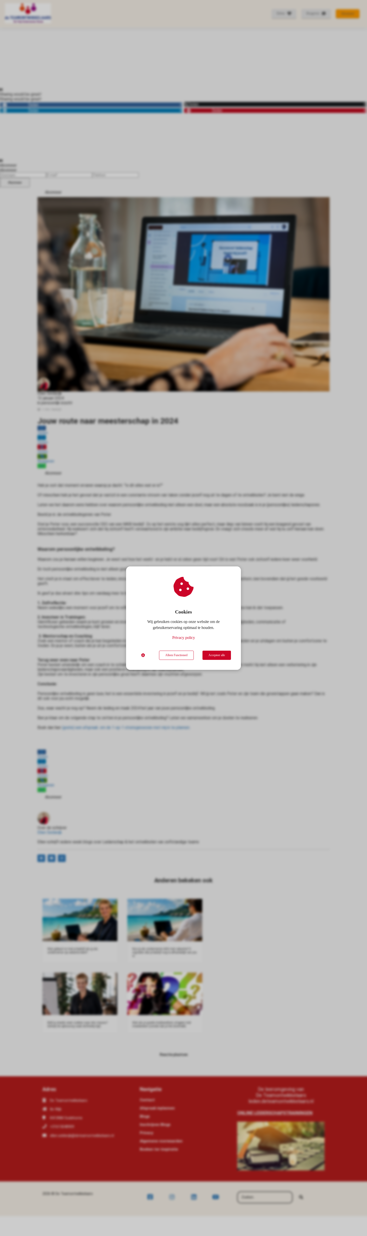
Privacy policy (183, 637)
